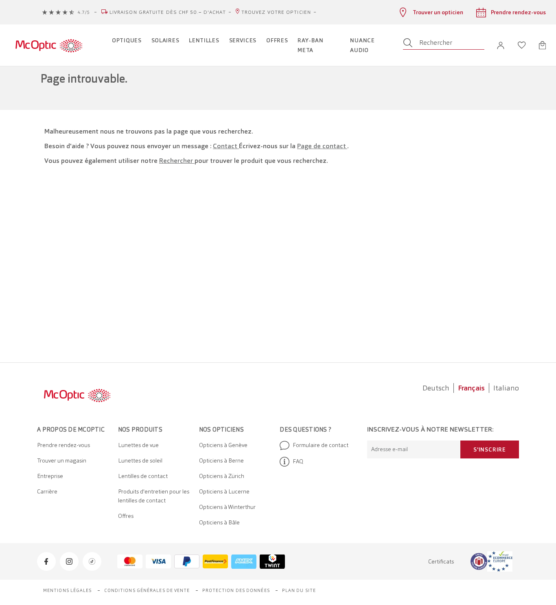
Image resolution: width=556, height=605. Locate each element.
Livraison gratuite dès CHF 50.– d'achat (167, 12)
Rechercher (177, 160)
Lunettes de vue (138, 445)
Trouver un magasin (61, 460)
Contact (226, 146)
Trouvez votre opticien (276, 12)
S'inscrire (489, 449)
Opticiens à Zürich (221, 476)
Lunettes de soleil (140, 460)
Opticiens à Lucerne (224, 491)
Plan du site (299, 590)
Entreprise (50, 476)
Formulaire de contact (320, 445)
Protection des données (236, 590)
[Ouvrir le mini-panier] (542, 45)
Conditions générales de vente (147, 590)
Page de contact (322, 146)
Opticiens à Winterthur (227, 507)
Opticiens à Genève (223, 445)
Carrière (47, 491)
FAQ (298, 461)
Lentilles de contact (143, 476)
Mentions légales (67, 590)
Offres (126, 516)
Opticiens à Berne (221, 460)
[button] (501, 45)
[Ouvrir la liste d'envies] (522, 45)
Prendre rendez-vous (63, 445)
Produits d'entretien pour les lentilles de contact (153, 496)
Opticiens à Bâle (219, 522)
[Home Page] (48, 45)
